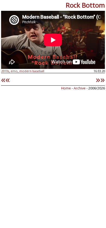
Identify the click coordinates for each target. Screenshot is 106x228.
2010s (5, 71)
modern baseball (31, 71)
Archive (80, 88)
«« (5, 79)
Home (66, 88)
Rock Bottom (85, 5)
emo (14, 71)
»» (100, 79)
